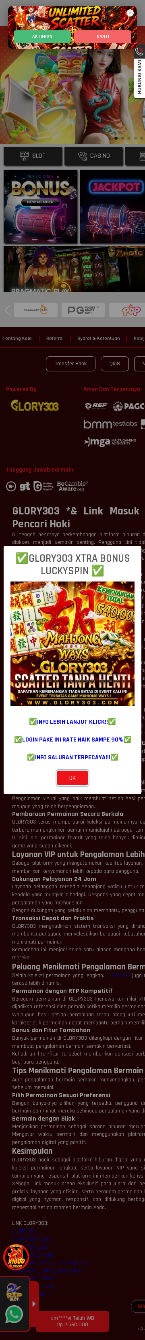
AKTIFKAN (42, 37)
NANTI (103, 37)
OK (72, 778)
